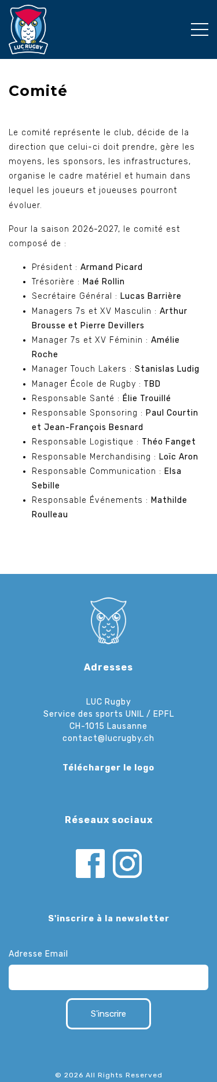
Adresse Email (38, 954)
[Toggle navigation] (199, 29)
